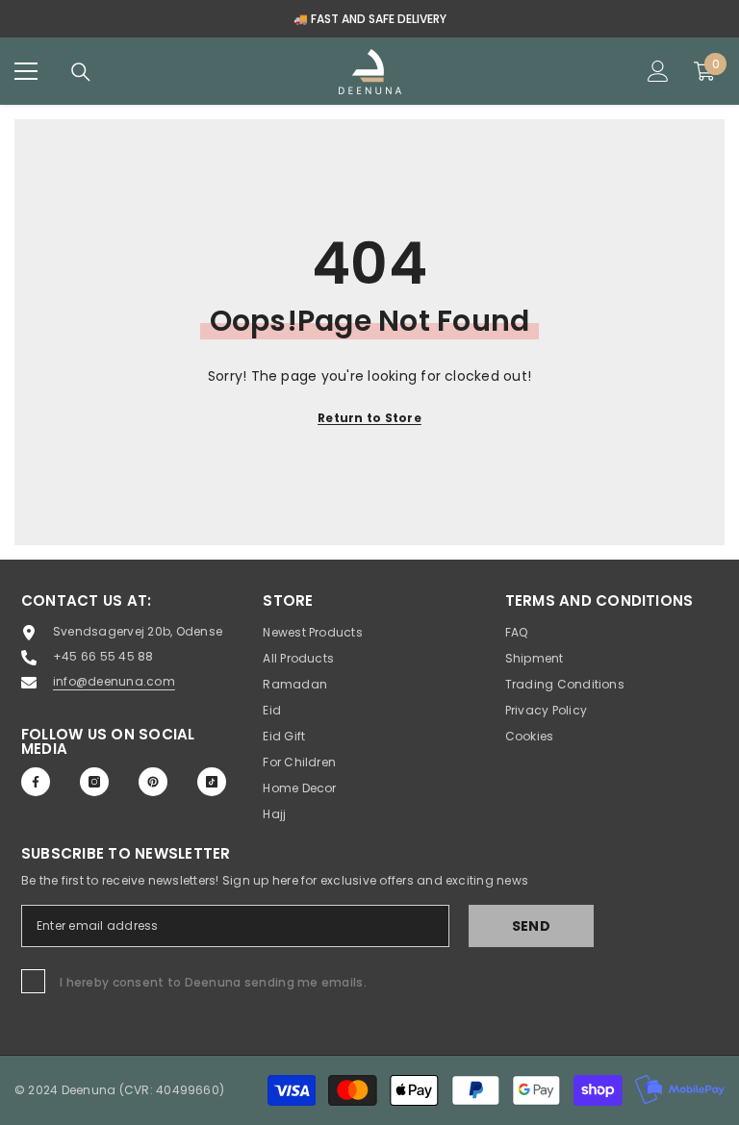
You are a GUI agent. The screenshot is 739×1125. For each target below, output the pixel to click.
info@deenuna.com (114, 681)
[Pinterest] (153, 781)
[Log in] (658, 71)
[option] (369, 19)
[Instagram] (94, 781)
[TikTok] (211, 781)
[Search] (80, 72)
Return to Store (369, 418)
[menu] (26, 71)
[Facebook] (35, 781)
